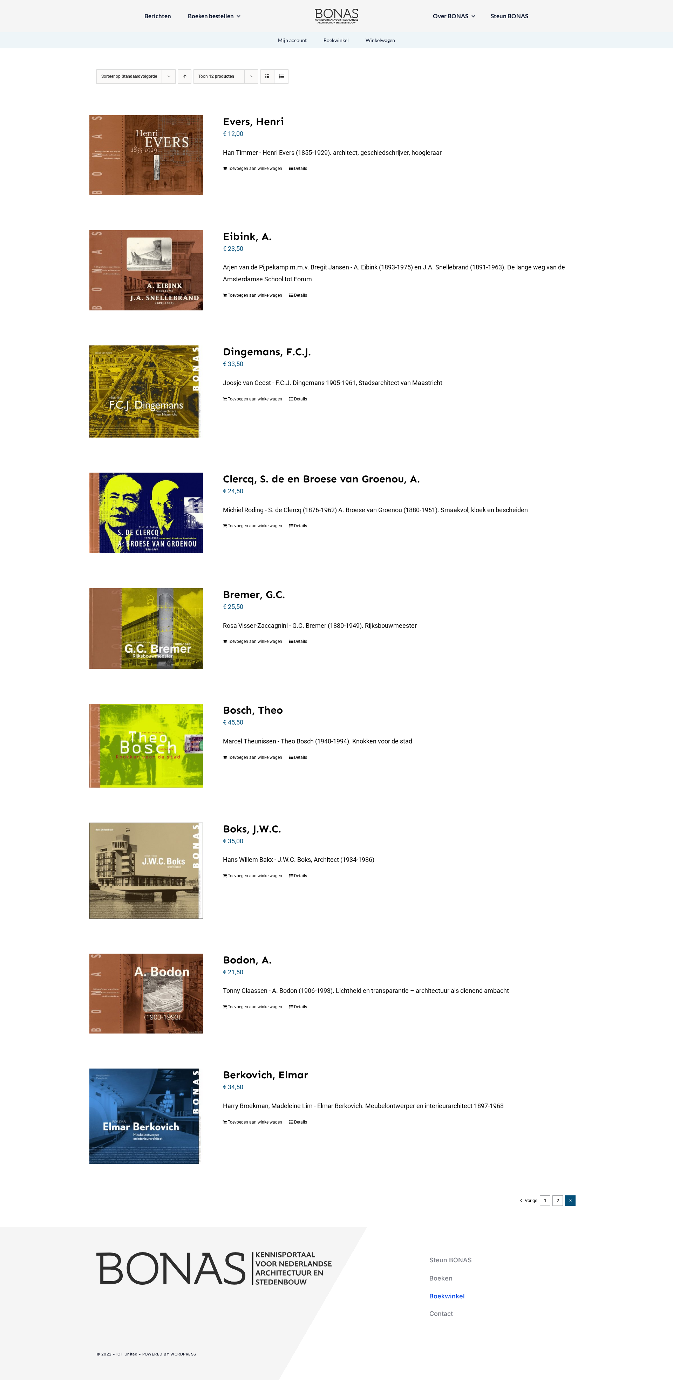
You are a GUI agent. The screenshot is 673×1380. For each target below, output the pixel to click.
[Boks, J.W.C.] (146, 871)
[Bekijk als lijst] (281, 76)
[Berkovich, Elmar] (146, 1116)
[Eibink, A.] (146, 270)
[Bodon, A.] (146, 994)
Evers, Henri (253, 121)
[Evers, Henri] (146, 155)
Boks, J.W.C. (252, 829)
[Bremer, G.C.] (146, 628)
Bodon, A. (247, 960)
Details (300, 168)
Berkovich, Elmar (265, 1075)
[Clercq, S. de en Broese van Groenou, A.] (146, 513)
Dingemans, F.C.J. (267, 351)
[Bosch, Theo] (146, 745)
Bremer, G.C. (254, 594)
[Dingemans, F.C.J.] (146, 391)
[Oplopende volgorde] (184, 76)
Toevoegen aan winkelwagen (255, 168)
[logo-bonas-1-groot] (336, 11)
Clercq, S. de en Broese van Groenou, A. (321, 479)
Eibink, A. (247, 236)
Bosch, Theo (253, 710)
